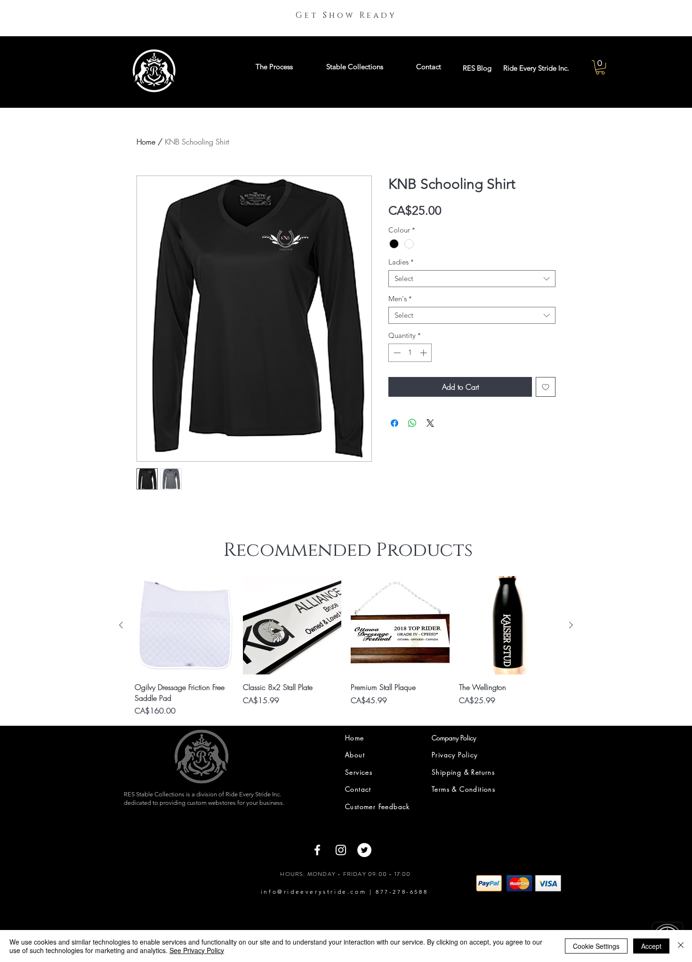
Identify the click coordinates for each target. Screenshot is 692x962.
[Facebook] (317, 850)
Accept (651, 946)
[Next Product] (571, 625)
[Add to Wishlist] (545, 387)
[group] (346, 646)
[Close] (680, 946)
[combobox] (471, 278)
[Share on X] (430, 423)
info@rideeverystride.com (313, 891)
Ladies (401, 262)
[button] (600, 67)
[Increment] (424, 352)
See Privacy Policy (196, 950)
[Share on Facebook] (394, 423)
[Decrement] (396, 352)
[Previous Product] (121, 625)
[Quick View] (184, 625)
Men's (400, 299)
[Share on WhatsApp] (412, 423)
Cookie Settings (596, 946)
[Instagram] (341, 850)
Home (146, 141)
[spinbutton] (410, 352)
